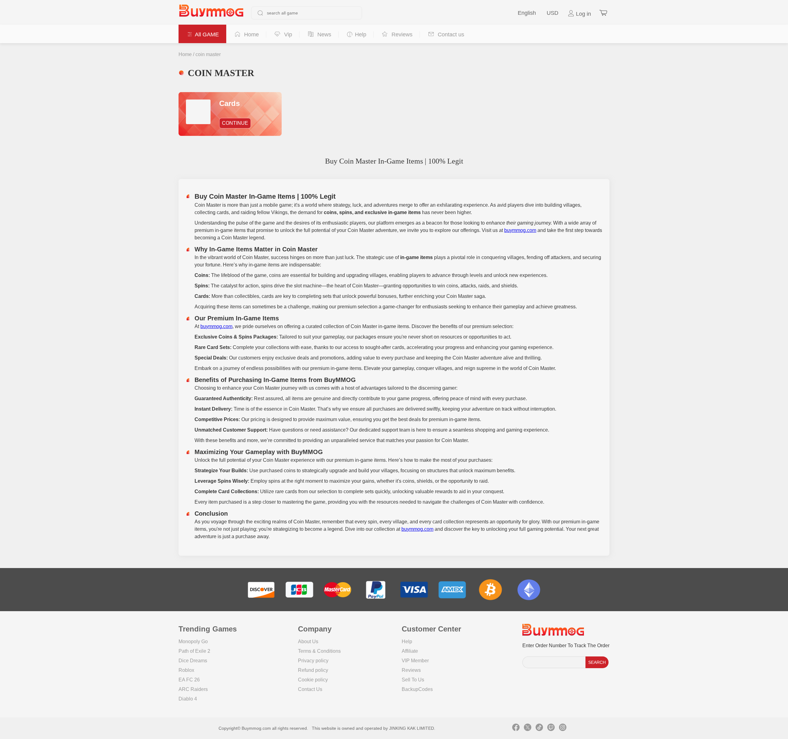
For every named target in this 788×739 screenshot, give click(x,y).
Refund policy (313, 670)
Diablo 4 (188, 698)
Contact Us (310, 689)
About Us (308, 641)
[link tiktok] (539, 728)
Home (185, 54)
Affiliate (410, 651)
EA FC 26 (189, 679)
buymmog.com (520, 230)
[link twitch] (551, 728)
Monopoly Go (193, 641)
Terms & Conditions (319, 651)
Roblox (186, 670)
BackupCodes (417, 689)
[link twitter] (527, 728)
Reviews (411, 670)
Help (407, 641)
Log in (582, 14)
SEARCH (597, 662)
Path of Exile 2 (194, 651)
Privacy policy (313, 660)
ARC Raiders (193, 689)
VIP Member (415, 660)
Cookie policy (313, 679)
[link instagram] (562, 728)
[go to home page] (211, 13)
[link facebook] (516, 728)
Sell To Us (413, 679)
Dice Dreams (193, 660)
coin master (208, 54)
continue (235, 123)
